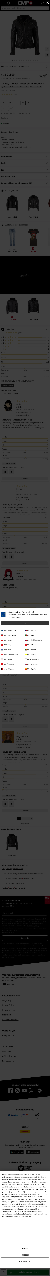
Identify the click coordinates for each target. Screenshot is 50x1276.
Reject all (25, 1255)
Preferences (25, 1261)
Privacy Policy (26, 1216)
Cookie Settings (23, 1214)
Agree (25, 1248)
